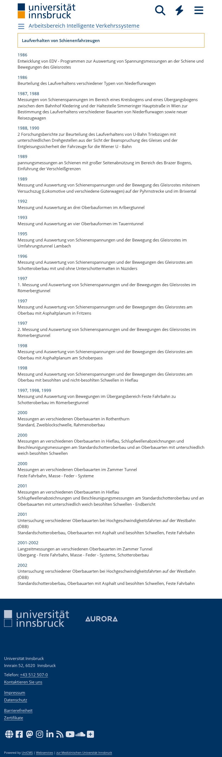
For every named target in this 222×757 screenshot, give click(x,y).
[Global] (179, 11)
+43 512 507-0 (34, 674)
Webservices (44, 753)
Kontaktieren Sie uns (23, 682)
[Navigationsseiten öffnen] (21, 26)
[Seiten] (198, 10)
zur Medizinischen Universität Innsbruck (84, 753)
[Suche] (160, 10)
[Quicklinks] (179, 10)
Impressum (14, 692)
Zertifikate (13, 717)
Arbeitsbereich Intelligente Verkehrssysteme (84, 25)
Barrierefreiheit (18, 710)
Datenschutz (15, 700)
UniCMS (27, 753)
